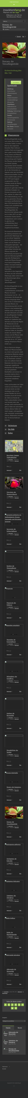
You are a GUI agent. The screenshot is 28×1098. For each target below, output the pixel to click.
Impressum (4, 1066)
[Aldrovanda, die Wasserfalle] (14, 960)
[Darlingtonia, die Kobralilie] (14, 849)
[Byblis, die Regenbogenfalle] (14, 923)
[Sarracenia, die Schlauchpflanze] (14, 520)
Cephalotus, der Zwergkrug (13, 1041)
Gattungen (17, 461)
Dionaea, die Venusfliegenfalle (14, 1049)
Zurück (19, 36)
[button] (14, 135)
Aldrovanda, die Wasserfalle (13, 1033)
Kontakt (4, 1069)
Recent (20, 1028)
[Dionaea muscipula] (14, 50)
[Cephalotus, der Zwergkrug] (14, 886)
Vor (23, 36)
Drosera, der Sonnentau (14, 787)
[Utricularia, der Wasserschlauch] (14, 483)
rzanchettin (10, 459)
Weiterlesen (9, 470)
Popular (8, 1028)
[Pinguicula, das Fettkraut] (14, 593)
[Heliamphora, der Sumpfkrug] (14, 667)
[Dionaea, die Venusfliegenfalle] (14, 812)
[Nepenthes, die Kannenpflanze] (14, 630)
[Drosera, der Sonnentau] (14, 778)
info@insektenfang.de (14, 1)
